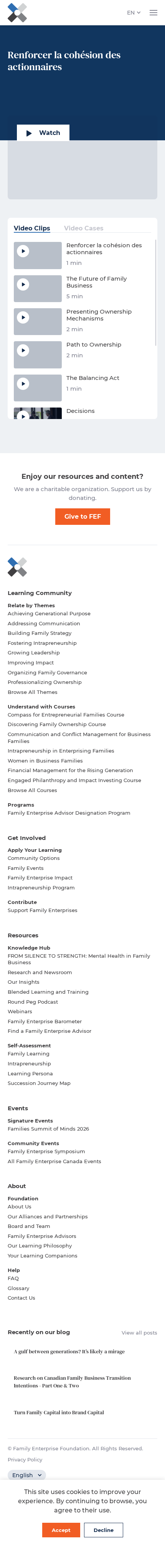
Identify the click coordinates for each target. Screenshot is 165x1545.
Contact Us (21, 1298)
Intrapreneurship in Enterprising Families (61, 751)
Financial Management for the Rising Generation (70, 770)
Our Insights (24, 982)
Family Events (26, 868)
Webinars (20, 1011)
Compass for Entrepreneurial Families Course (66, 715)
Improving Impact (31, 662)
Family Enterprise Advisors (42, 1236)
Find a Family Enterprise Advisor (49, 1031)
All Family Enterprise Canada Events (54, 1161)
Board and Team (29, 1226)
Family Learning (29, 1053)
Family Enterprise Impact (40, 877)
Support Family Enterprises (43, 910)
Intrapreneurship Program (41, 887)
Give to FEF (82, 516)
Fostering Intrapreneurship (42, 643)
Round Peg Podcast (33, 1002)
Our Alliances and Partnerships (48, 1216)
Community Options (34, 858)
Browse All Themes (33, 692)
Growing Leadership (34, 652)
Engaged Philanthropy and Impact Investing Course (74, 780)
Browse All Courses (32, 790)
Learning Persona (30, 1073)
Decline (104, 1530)
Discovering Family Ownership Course (57, 724)
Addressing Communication (44, 623)
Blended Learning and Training (48, 992)
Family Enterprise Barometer (45, 1021)
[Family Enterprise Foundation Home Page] (82, 567)
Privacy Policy (25, 1459)
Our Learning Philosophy (40, 1246)
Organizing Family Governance (47, 672)
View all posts (139, 1333)
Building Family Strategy (39, 633)
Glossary (18, 1288)
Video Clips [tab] (32, 228)
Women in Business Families (45, 761)
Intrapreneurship (29, 1063)
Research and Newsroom (40, 972)
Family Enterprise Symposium (46, 1151)
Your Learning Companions (43, 1255)
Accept (61, 1530)
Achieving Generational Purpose (49, 613)
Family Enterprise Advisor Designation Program (69, 813)
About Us (19, 1206)
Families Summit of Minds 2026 (48, 1129)
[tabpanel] (82, 329)
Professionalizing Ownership (45, 682)
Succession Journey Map (39, 1083)
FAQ (13, 1278)
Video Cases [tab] (84, 228)
